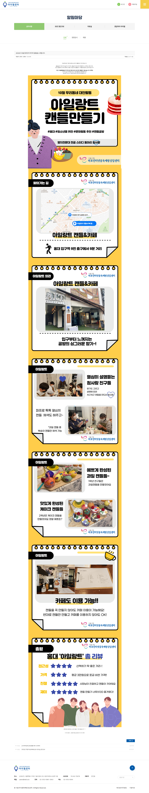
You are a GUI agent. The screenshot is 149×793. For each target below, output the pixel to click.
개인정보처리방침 (121, 788)
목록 (130, 741)
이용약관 (132, 788)
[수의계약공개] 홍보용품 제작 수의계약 (31, 745)
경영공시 (75, 37)
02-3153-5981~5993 (46, 779)
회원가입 (134, 4)
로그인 (123, 4)
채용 (84, 37)
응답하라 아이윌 (119, 26)
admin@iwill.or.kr (24, 779)
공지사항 (29, 26)
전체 (64, 37)
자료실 (89, 26)
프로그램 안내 (59, 26)
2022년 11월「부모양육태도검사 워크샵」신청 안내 (33, 749)
